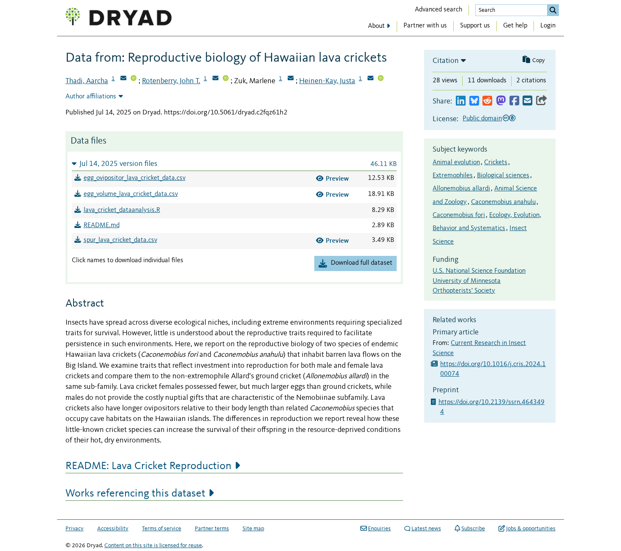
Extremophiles (453, 175)
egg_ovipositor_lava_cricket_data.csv (134, 178)
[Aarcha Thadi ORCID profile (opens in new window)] (133, 79)
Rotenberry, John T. (171, 81)
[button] (234, 163)
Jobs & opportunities (531, 529)
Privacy (74, 529)
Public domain (482, 118)
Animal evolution (456, 162)
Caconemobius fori (459, 215)
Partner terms (212, 529)
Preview (337, 178)
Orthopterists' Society (464, 291)
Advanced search (438, 9)
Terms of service (161, 529)
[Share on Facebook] (514, 101)
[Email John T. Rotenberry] (215, 79)
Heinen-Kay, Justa (327, 81)
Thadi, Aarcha (86, 81)
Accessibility (112, 529)
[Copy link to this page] (541, 101)
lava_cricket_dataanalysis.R (122, 210)
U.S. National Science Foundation (479, 271)
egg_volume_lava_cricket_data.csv (131, 194)
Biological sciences (503, 175)
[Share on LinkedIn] (461, 101)
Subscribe (473, 529)
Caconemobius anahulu (503, 202)
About (376, 26)
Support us (475, 25)
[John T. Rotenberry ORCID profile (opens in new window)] (226, 79)
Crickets (495, 162)
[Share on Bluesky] (474, 101)
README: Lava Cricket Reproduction (148, 466)
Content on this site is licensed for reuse (153, 545)
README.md (102, 225)
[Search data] (553, 10)
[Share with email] (527, 101)
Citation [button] (446, 61)
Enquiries (379, 529)
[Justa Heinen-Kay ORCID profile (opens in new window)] (381, 79)
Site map (253, 529)
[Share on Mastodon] (501, 101)
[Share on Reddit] (487, 101)
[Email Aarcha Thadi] (123, 79)
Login (548, 25)
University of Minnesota (467, 281)
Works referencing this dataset (135, 493)
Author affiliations (90, 96)
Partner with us (425, 25)
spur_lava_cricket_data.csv (120, 240)
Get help (515, 25)
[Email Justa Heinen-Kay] (370, 79)
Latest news (426, 529)
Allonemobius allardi (461, 188)
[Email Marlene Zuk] (291, 79)
